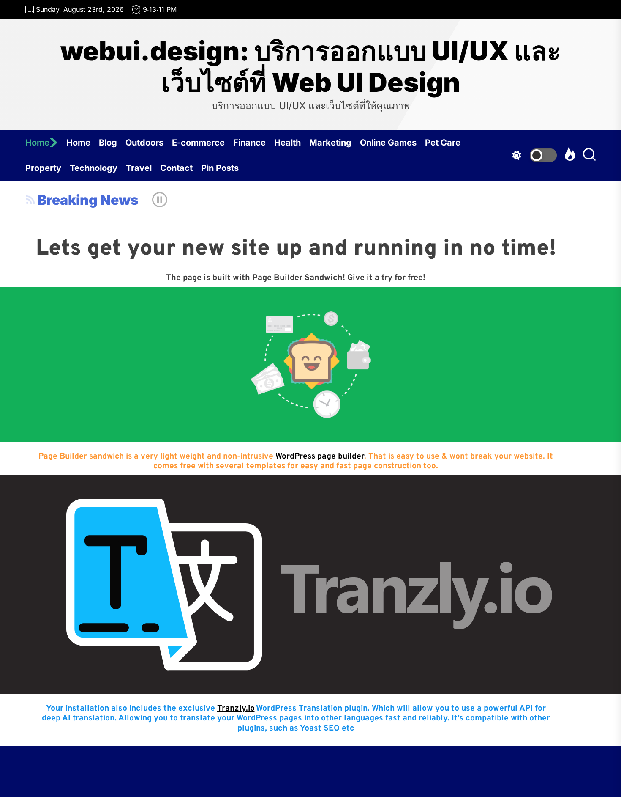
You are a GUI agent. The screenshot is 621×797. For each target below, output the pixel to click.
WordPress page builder (319, 456)
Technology (93, 168)
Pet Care (442, 142)
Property (43, 168)
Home (37, 142)
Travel (139, 168)
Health (287, 142)
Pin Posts (220, 168)
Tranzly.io (236, 709)
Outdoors (144, 142)
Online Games (388, 142)
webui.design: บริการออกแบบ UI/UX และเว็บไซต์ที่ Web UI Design (310, 67)
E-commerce (198, 142)
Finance (249, 142)
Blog (108, 142)
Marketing (330, 142)
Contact (176, 168)
